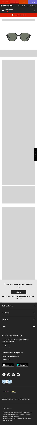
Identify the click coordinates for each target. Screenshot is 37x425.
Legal (3, 326)
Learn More (6, 359)
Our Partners (6, 313)
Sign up (6, 345)
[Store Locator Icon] (1, 6)
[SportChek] (14, 2)
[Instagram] (13, 374)
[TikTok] (8, 374)
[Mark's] (23, 2)
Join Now (18, 298)
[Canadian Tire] (5, 2)
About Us (5, 319)
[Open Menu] (3, 10)
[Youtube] (18, 374)
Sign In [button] (18, 292)
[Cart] (34, 10)
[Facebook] (4, 374)
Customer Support (7, 306)
